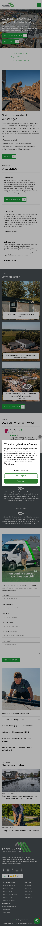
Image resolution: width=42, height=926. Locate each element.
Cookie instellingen (21, 470)
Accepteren (21, 481)
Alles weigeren (21, 476)
